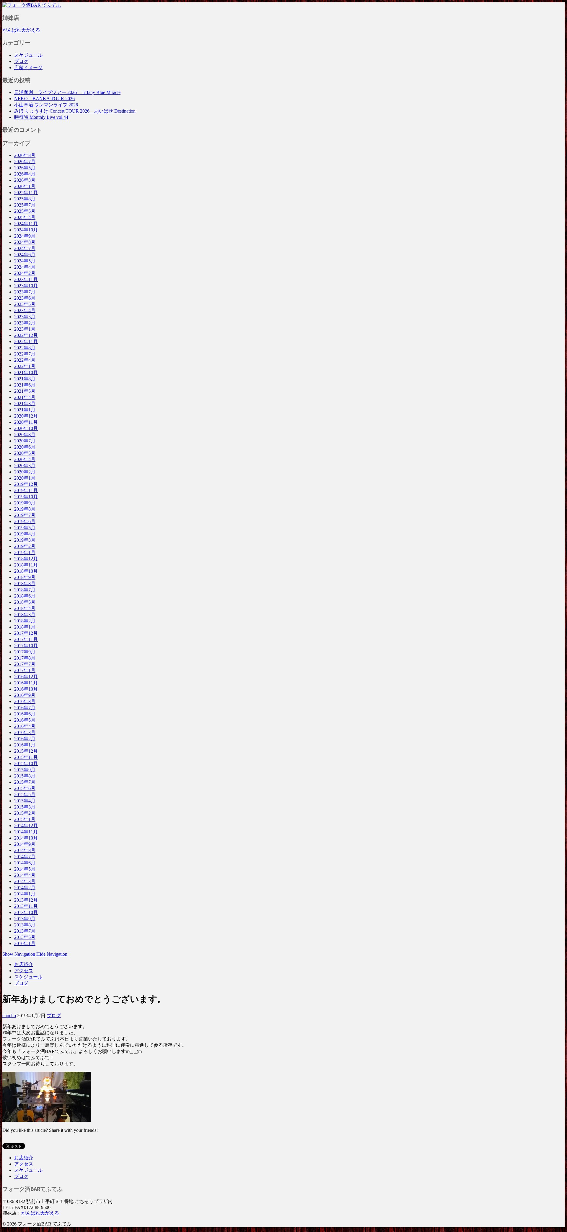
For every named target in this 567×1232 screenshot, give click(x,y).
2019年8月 (24, 509)
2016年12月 (26, 676)
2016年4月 (24, 726)
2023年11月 (26, 279)
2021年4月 (24, 397)
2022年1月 (24, 366)
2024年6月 (24, 254)
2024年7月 (24, 248)
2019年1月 (24, 552)
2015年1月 (24, 819)
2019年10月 (26, 496)
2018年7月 (24, 589)
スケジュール (28, 55)
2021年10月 (26, 372)
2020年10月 (26, 428)
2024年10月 (26, 229)
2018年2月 (24, 620)
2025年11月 (26, 192)
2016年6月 (24, 713)
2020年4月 (24, 459)
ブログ (21, 61)
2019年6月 (24, 521)
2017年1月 (24, 670)
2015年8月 (24, 775)
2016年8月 (24, 701)
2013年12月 (26, 900)
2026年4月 (24, 173)
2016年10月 (26, 689)
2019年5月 (24, 527)
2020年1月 (24, 478)
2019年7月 (24, 515)
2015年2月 (24, 813)
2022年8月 (24, 347)
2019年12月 (26, 484)
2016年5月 (24, 720)
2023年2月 (24, 322)
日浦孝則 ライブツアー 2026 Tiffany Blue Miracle (67, 92)
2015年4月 (24, 800)
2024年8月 (24, 242)
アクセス (23, 970)
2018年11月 (26, 564)
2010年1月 (24, 943)
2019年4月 (24, 533)
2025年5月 (24, 211)
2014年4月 (24, 875)
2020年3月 (24, 465)
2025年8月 (24, 198)
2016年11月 (26, 682)
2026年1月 (24, 186)
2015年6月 (24, 788)
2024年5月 (24, 260)
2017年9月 (24, 651)
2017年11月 (26, 639)
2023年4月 (24, 310)
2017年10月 (26, 645)
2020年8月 (24, 434)
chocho (9, 1015)
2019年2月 (24, 546)
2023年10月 (26, 285)
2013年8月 (24, 924)
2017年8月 (24, 657)
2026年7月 (24, 161)
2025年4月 (24, 217)
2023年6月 (24, 298)
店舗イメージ (28, 67)
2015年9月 (24, 769)
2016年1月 (24, 744)
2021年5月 (24, 391)
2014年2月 (24, 887)
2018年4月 (24, 608)
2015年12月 (26, 751)
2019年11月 (26, 490)
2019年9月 (24, 502)
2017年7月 (24, 664)
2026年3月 (24, 180)
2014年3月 (24, 881)
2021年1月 (24, 409)
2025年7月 (24, 204)
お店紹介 (23, 964)
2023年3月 (24, 316)
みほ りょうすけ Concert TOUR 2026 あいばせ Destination (75, 110)
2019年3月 (24, 540)
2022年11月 (26, 341)
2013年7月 (24, 931)
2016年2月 (24, 738)
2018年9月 (24, 577)
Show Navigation (18, 954)
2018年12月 (26, 558)
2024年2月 (24, 273)
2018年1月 (24, 626)
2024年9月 (24, 235)
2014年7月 (24, 856)
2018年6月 (24, 595)
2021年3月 (24, 403)
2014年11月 (26, 831)
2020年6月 (24, 446)
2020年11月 (26, 422)
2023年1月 (24, 329)
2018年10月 (26, 571)
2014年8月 (24, 850)
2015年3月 (24, 806)
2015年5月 (24, 794)
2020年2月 (24, 471)
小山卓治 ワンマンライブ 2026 (46, 104)
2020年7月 (24, 440)
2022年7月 (24, 353)
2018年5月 (24, 602)
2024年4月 (24, 267)
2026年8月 (24, 155)
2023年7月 (24, 291)
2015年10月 (26, 763)
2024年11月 (26, 223)
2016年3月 (24, 732)
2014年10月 (26, 837)
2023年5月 (24, 304)
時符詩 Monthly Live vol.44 (41, 117)
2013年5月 (24, 937)
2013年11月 (26, 906)
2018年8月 (24, 583)
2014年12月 (26, 825)
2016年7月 (24, 707)
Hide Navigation (51, 954)
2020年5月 (24, 453)
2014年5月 (24, 868)
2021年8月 (24, 378)
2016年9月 (24, 695)
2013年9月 (24, 918)
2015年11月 (26, 757)
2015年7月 (24, 782)
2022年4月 (24, 360)
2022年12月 (26, 335)
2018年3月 (24, 614)
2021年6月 (24, 384)
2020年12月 (26, 415)
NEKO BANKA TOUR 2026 (44, 98)
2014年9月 (24, 844)
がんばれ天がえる (21, 30)
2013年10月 (26, 912)
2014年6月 (24, 862)
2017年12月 (26, 633)
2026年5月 (24, 167)
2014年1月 (24, 893)
